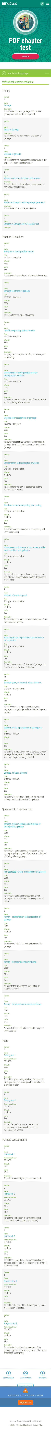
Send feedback (25, 1386)
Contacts (12, 1425)
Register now (25, 1402)
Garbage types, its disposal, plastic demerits (22, 682)
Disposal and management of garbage (20, 417)
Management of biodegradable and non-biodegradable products (21, 374)
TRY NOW (25, 56)
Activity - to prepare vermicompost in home (22, 1004)
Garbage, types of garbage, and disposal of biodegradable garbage (22, 825)
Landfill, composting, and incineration (19, 330)
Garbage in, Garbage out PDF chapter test (21, 224)
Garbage (7, 105)
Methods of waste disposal (15, 595)
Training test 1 (10, 1055)
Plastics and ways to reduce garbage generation (24, 202)
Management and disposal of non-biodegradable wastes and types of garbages (24, 548)
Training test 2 (10, 1100)
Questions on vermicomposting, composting (22, 505)
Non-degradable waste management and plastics (25, 871)
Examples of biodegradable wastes (19, 251)
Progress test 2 (10, 1323)
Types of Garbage (11, 129)
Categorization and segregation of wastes (21, 463)
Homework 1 (9, 1154)
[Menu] (48, 3)
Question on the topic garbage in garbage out (23, 727)
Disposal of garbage (12, 154)
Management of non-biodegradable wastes (22, 178)
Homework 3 (9, 1236)
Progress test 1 (10, 1281)
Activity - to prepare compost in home (20, 962)
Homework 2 (9, 1193)
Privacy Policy (38, 1425)
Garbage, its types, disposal (15, 772)
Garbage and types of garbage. (17, 291)
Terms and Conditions (24, 1425)
